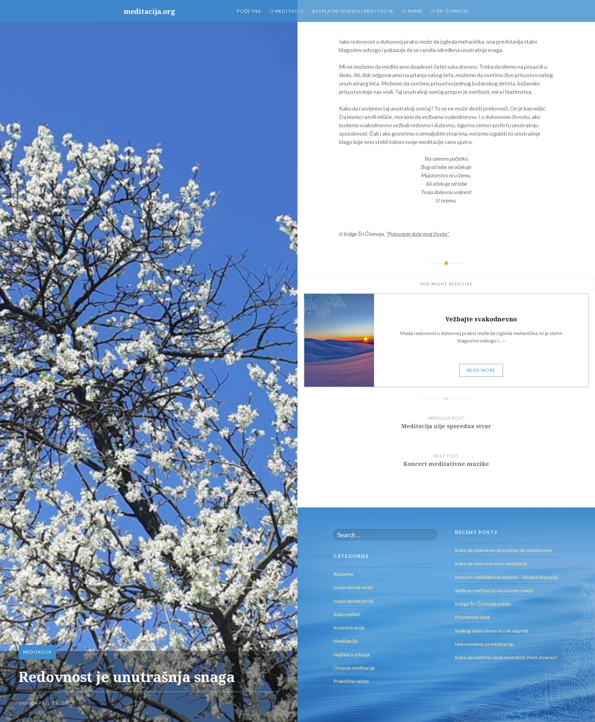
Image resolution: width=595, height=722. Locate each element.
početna (249, 11)
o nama (412, 11)
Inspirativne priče (353, 601)
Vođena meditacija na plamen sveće (494, 590)
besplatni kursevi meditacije (353, 11)
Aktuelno (343, 574)
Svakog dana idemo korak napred (491, 630)
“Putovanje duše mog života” (417, 233)
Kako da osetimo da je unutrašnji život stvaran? (506, 657)
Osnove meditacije (354, 668)
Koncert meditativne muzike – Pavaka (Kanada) (506, 577)
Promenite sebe (472, 617)
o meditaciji (287, 11)
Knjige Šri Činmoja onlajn (483, 604)
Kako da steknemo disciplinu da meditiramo (503, 550)
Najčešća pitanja (351, 654)
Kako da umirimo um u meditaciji (491, 563)
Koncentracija (348, 627)
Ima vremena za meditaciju (484, 644)
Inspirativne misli (353, 587)
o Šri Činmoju (450, 11)
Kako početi (346, 614)
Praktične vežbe (351, 681)
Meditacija (37, 652)
